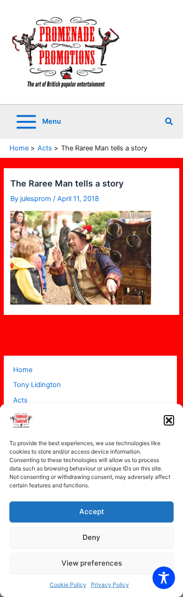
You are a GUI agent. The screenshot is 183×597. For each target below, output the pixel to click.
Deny (91, 537)
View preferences (91, 563)
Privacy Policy (110, 584)
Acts (20, 400)
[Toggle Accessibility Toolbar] (164, 578)
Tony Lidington (37, 385)
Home (22, 370)
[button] (169, 420)
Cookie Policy (68, 584)
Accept (91, 511)
